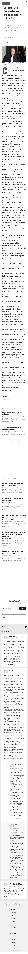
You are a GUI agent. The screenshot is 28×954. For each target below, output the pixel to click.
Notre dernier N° (14, 940)
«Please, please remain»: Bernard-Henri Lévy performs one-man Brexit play (13, 534)
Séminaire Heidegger (14, 933)
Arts (14, 922)
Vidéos (14, 927)
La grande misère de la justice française (12, 413)
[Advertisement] (14, 462)
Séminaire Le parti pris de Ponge (14, 934)
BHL (20, 396)
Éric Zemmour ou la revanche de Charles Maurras (12, 499)
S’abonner (14, 942)
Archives (14, 916)
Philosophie (14, 919)
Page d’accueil (14, 909)
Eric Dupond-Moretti (9, 399)
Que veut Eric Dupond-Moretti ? (12, 483)
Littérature (14, 918)
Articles (14, 915)
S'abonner (22, 608)
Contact (14, 945)
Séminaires (14, 931)
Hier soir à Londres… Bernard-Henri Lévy (14, 516)
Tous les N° (14, 939)
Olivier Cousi (10, 18)
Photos (14, 928)
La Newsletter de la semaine (14, 910)
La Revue (14, 937)
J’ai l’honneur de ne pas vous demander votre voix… (11, 428)
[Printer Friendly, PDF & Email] (3, 627)
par (9, 485)
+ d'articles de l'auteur (14, 441)
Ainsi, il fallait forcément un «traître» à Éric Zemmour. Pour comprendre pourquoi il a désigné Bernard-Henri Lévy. (13, 507)
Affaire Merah (13, 396)
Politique (14, 921)
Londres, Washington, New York (12, 551)
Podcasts (14, 925)
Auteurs (14, 912)
